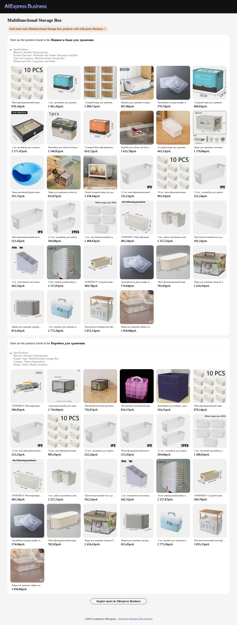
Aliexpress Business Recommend (135, 619)
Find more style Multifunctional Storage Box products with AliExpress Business (56, 28)
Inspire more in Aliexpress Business (118, 601)
